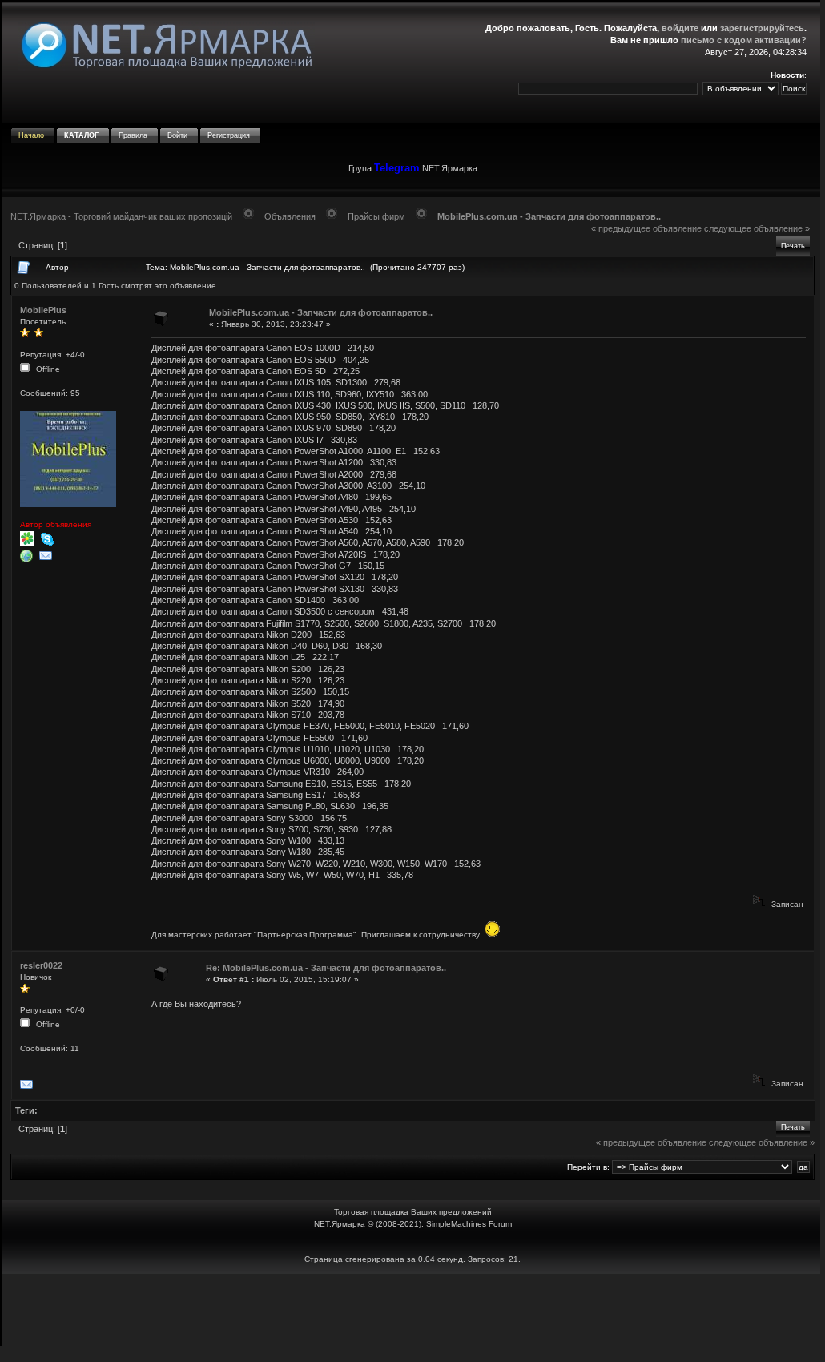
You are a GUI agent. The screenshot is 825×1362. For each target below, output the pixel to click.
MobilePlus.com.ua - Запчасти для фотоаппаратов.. (549, 216)
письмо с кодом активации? (744, 40)
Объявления (290, 216)
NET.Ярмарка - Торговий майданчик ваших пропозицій (121, 216)
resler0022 (41, 965)
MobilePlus (43, 310)
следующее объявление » (757, 228)
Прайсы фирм (376, 216)
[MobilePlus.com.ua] (28, 559)
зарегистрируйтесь (762, 28)
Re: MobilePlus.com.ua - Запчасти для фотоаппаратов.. (326, 968)
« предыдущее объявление (646, 228)
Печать (793, 246)
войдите (680, 28)
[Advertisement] (412, 1310)
